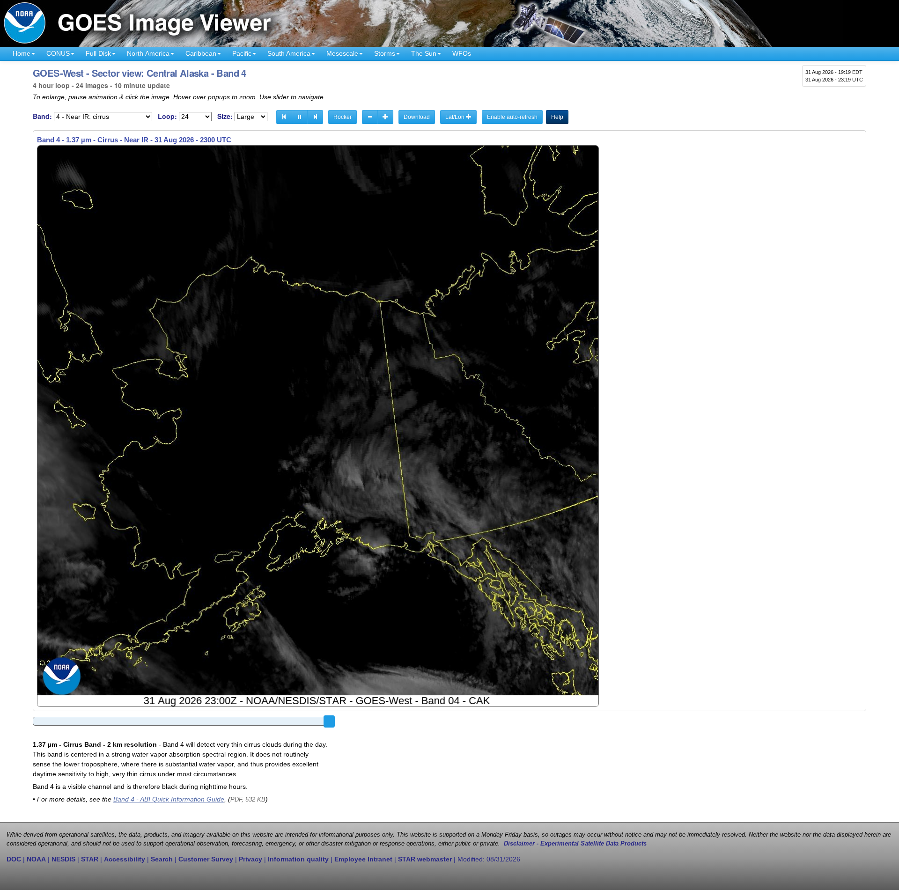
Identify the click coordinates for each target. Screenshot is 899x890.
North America (148, 53)
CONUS (58, 53)
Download (417, 117)
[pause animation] (300, 117)
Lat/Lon (455, 117)
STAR (89, 859)
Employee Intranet (363, 859)
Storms (384, 53)
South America (288, 53)
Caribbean (200, 53)
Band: (42, 116)
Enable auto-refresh (512, 117)
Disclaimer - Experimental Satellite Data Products (575, 843)
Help (557, 117)
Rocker (342, 117)
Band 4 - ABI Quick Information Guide (168, 799)
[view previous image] (284, 117)
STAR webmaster (425, 859)
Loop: (167, 116)
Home (21, 53)
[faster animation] (385, 117)
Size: (225, 116)
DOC (14, 859)
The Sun (423, 53)
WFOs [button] (461, 53)
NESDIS (63, 859)
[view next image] (315, 117)
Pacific (241, 53)
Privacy (250, 859)
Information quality (298, 859)
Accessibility (124, 859)
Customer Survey (205, 859)
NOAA (36, 859)
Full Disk (98, 53)
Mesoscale (342, 53)
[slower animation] (370, 117)
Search (162, 859)
